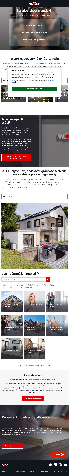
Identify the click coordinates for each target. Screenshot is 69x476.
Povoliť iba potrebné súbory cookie (47, 92)
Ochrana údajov (43, 471)
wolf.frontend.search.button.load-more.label (34, 365)
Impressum (33, 471)
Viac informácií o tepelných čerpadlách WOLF (16, 157)
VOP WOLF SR (62, 471)
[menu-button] (65, 4)
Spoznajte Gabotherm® (33, 399)
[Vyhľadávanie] (48, 279)
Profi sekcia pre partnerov (34, 40)
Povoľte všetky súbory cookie (34, 88)
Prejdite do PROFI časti (14, 446)
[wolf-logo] (34, 4)
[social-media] (50, 464)
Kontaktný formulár (21, 471)
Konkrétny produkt (34, 25)
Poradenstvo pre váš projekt (34, 32)
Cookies (53, 471)
